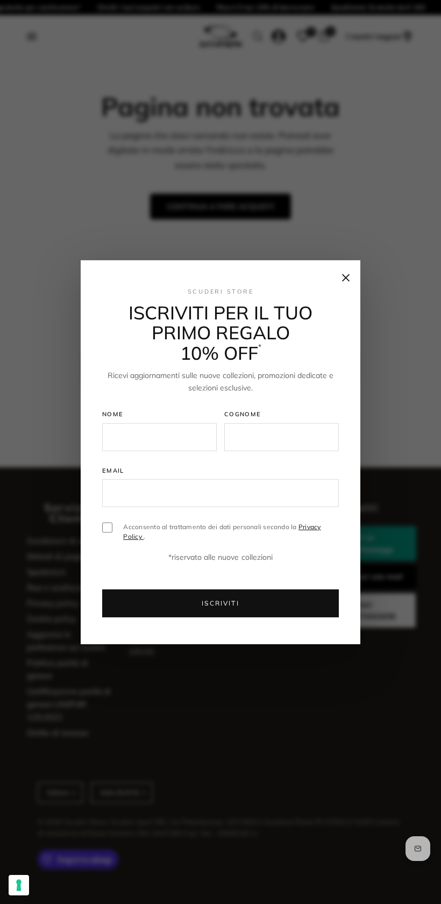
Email (113, 470)
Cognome (242, 414)
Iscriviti (220, 603)
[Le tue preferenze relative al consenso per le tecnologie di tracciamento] (19, 885)
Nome (112, 414)
